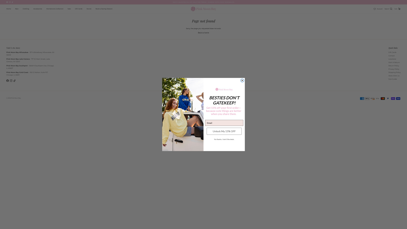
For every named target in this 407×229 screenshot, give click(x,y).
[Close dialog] (242, 80)
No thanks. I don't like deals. (224, 139)
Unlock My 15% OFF (224, 131)
